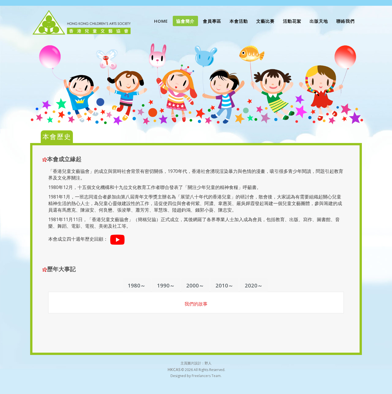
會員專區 (212, 21)
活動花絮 (292, 21)
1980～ (137, 285)
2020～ (254, 285)
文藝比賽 (265, 21)
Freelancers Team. (207, 375)
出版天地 (319, 21)
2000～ (195, 285)
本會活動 (239, 21)
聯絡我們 (345, 21)
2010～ (225, 285)
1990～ (166, 285)
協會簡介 (185, 21)
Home (161, 21)
